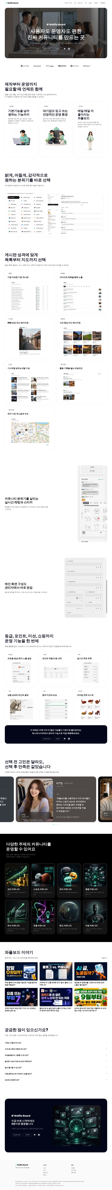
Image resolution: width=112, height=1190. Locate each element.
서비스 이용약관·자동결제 (21, 1185)
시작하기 (57, 48)
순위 (44, 1168)
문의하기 (103, 3)
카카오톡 (73, 1170)
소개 (75, 3)
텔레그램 (73, 1172)
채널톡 (73, 1168)
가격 (86, 3)
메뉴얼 (96, 3)
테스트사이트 (46, 48)
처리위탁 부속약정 (41, 1185)
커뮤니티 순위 (68, 3)
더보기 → (104, 958)
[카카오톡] (64, 48)
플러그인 (80, 3)
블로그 (90, 3)
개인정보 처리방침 (32, 1185)
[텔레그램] (69, 48)
